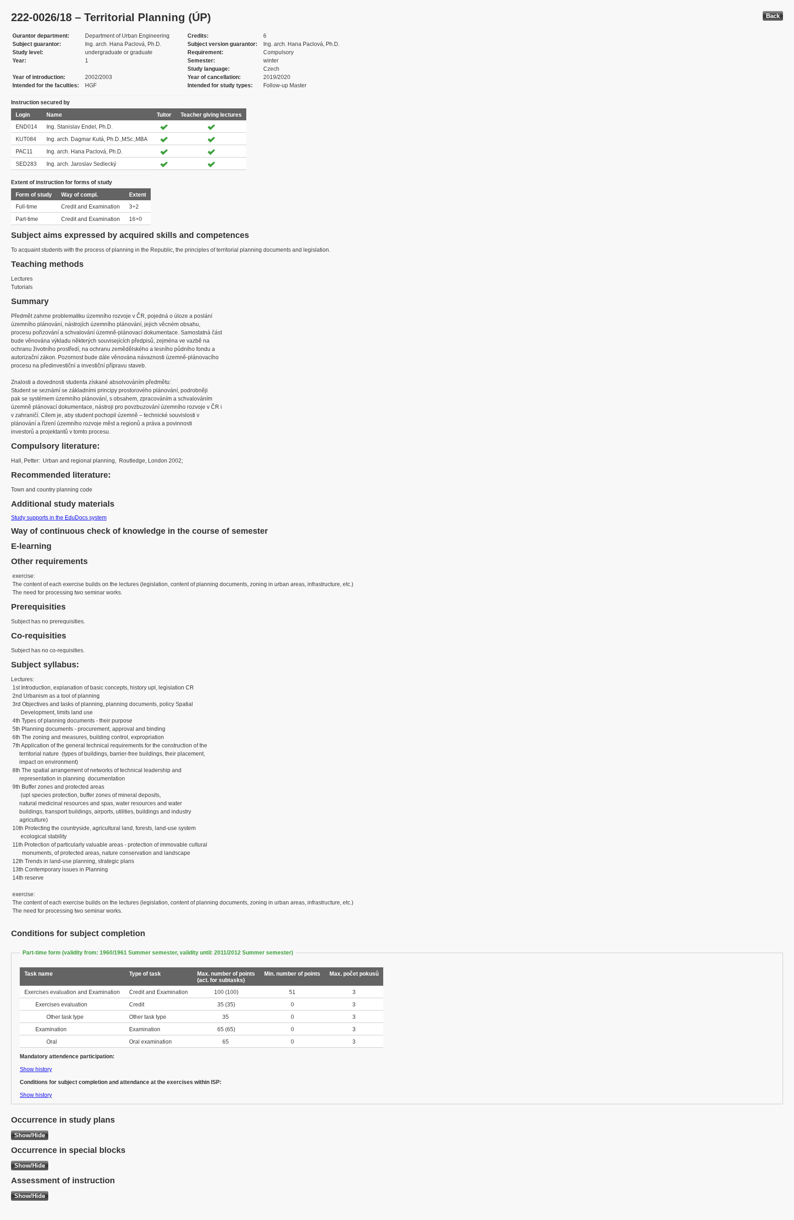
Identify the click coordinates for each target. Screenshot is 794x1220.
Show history (36, 1069)
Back (773, 15)
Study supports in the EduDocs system (59, 517)
